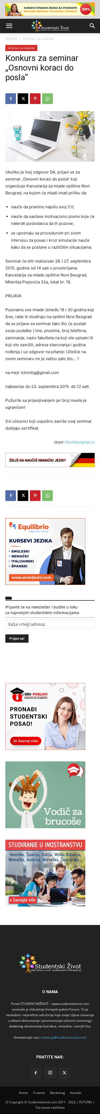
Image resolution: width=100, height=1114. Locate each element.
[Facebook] (10, 98)
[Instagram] (50, 1072)
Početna (11, 38)
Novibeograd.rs (80, 442)
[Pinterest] (35, 98)
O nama (39, 1092)
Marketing (57, 1092)
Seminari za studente (38, 38)
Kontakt (75, 1092)
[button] (9, 26)
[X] (23, 98)
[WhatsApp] (47, 98)
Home (23, 1092)
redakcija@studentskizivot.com (63, 1037)
